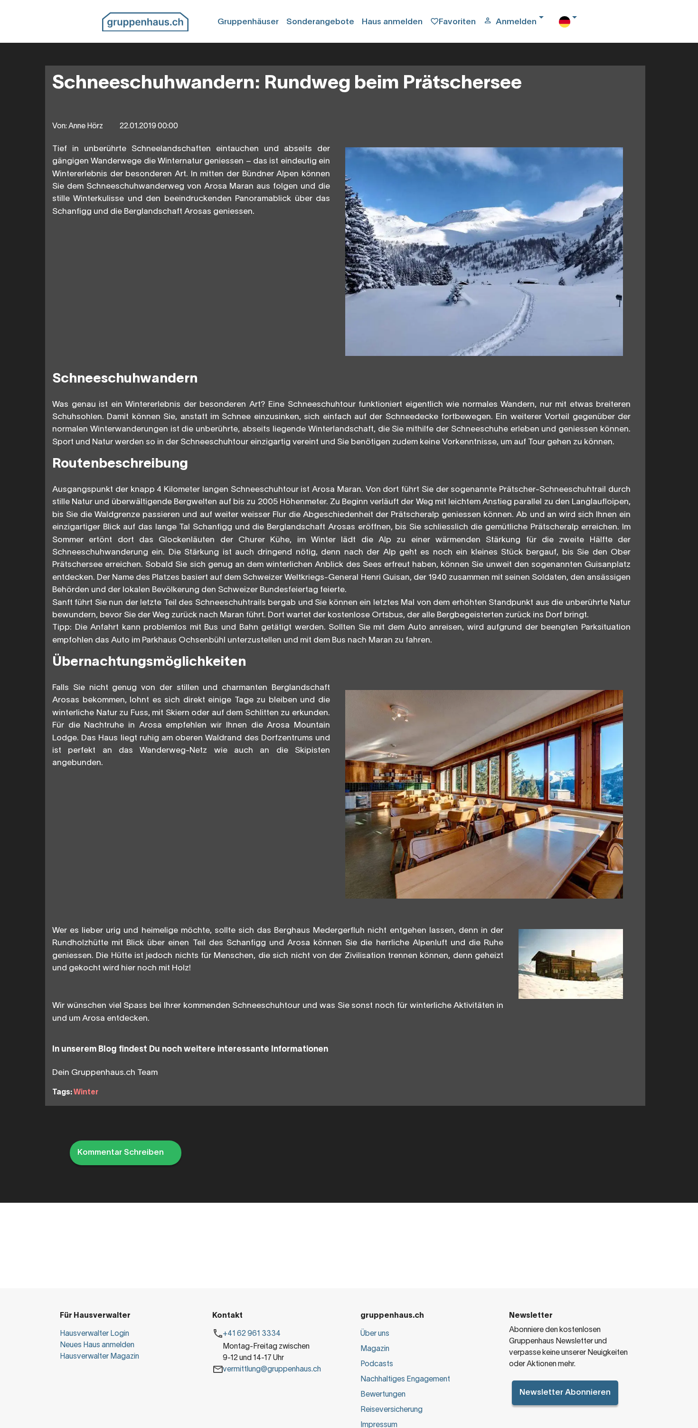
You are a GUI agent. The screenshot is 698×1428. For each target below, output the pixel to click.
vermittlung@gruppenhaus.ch (272, 1369)
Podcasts (376, 1364)
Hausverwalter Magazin (99, 1356)
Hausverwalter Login (94, 1334)
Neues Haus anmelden (97, 1345)
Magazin (374, 1349)
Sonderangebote (320, 22)
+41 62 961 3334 (252, 1334)
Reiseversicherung (391, 1410)
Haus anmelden (392, 22)
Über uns (374, 1334)
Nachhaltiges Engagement (405, 1379)
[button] (517, 22)
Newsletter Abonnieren (565, 1392)
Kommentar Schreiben (120, 1152)
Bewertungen (383, 1394)
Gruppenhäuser (248, 22)
